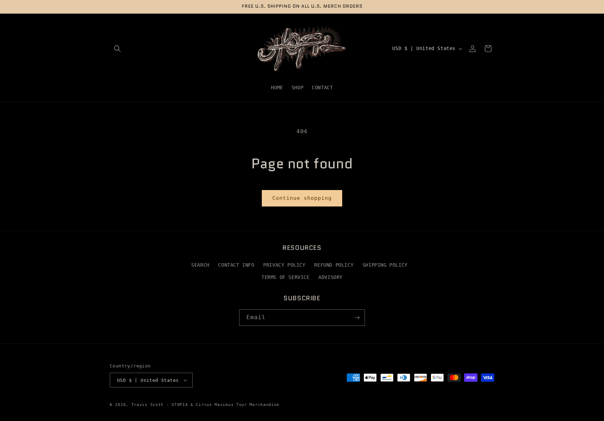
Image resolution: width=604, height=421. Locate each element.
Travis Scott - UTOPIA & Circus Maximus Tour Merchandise (205, 404)
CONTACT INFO (236, 265)
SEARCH (200, 265)
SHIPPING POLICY (385, 265)
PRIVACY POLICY (284, 265)
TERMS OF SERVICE (285, 277)
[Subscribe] (357, 317)
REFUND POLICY (333, 265)
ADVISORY (330, 277)
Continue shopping (302, 198)
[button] (117, 48)
